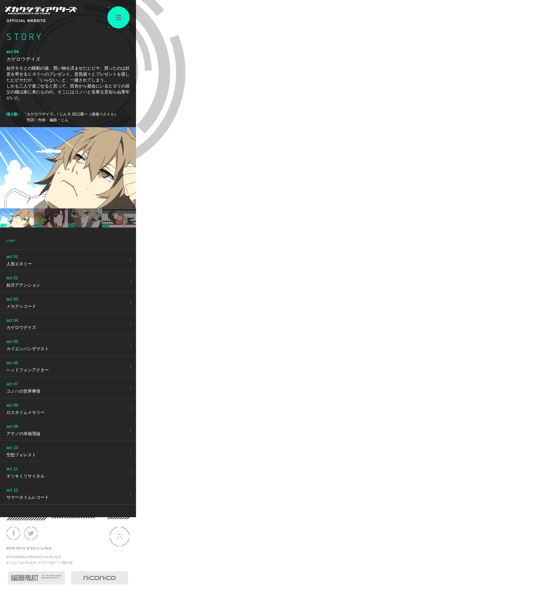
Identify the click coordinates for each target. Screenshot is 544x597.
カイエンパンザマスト (27, 348)
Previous (9, 168)
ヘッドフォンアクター (27, 370)
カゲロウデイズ (21, 327)
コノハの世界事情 (23, 391)
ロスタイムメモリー (25, 412)
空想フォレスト (21, 454)
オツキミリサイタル (25, 476)
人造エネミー (19, 263)
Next (127, 168)
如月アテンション (23, 285)
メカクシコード (21, 306)
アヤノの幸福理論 (23, 433)
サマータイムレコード (27, 497)
